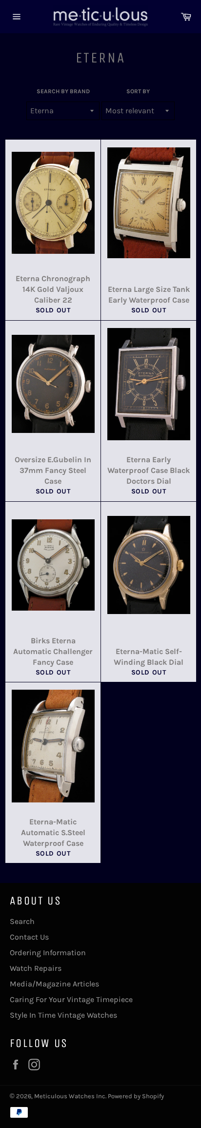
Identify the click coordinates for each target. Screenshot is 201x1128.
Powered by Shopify (136, 1096)
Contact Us (29, 937)
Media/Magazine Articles (54, 983)
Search (22, 921)
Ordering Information (48, 952)
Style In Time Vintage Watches (63, 1015)
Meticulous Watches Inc (69, 1096)
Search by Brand (63, 91)
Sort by (138, 91)
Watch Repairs (35, 968)
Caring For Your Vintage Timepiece (71, 999)
